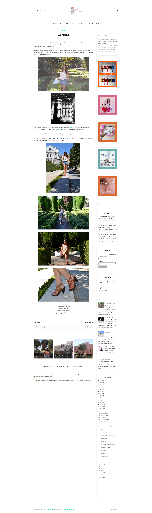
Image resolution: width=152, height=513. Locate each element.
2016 (101, 400)
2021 (101, 389)
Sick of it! (103, 429)
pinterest (107, 290)
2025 (101, 380)
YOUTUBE (101, 284)
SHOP (97, 23)
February (103, 475)
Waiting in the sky (105, 462)
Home (54, 23)
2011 (101, 411)
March (102, 472)
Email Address (102, 256)
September (104, 419)
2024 (101, 382)
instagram (107, 284)
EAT (74, 23)
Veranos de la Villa (105, 447)
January (103, 477)
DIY (61, 23)
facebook (114, 284)
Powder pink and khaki (106, 432)
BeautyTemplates (49, 509)
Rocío (71, 127)
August (103, 421)
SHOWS (91, 23)
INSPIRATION (81, 23)
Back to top (114, 509)
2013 (101, 406)
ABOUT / (100, 496)
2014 (101, 404)
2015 (101, 402)
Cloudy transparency (106, 456)
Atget (63, 30)
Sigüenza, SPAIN (80, 355)
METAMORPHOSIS (109, 346)
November (103, 415)
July (102, 464)
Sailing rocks (104, 438)
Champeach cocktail (106, 424)
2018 (101, 395)
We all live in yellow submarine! (108, 444)
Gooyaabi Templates (69, 509)
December (103, 413)
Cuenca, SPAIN (59, 355)
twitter (101, 290)
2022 (101, 387)
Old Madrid (103, 459)
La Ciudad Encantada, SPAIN (42, 355)
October (103, 417)
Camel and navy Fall (109, 317)
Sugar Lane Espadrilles (104, 359)
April (102, 470)
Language (101, 261)
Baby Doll (103, 453)
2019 (101, 393)
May (102, 468)
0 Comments (36, 322)
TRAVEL (67, 23)
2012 (101, 408)
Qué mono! (103, 450)
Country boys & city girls (107, 427)
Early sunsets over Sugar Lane (108, 435)
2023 (101, 385)
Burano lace (103, 441)
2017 (101, 398)
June (102, 466)
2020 (101, 391)
